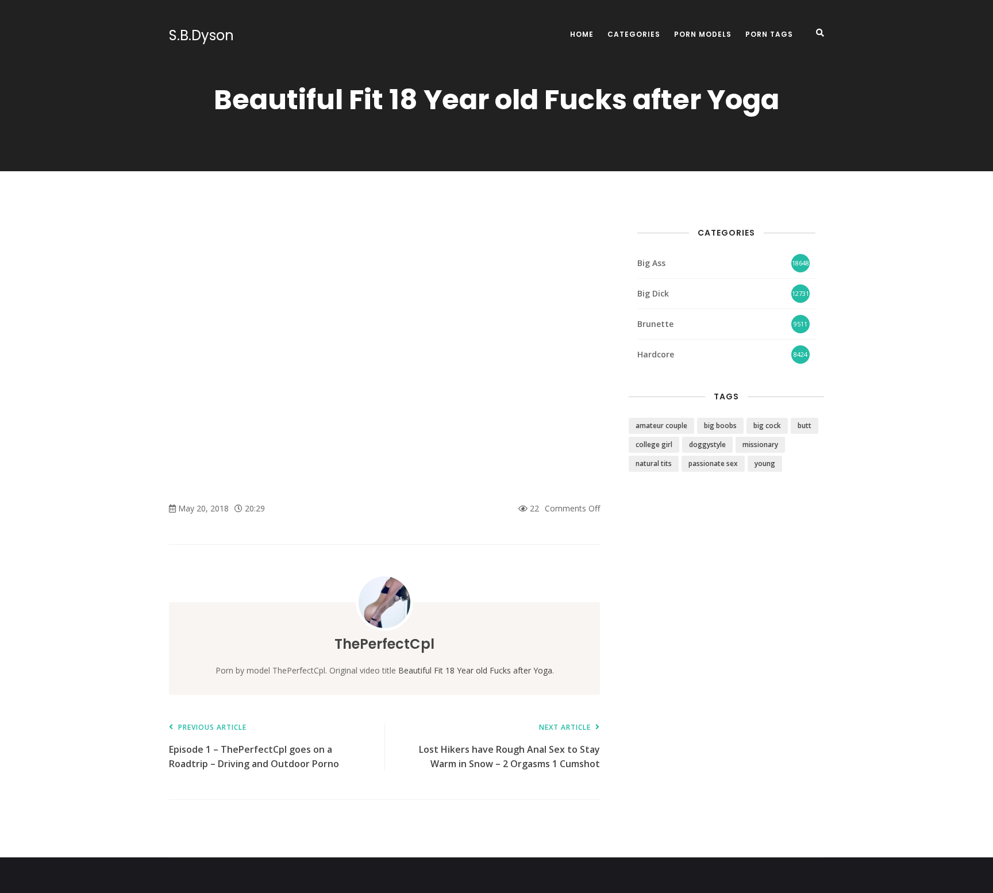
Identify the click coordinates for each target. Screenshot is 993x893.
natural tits (654, 463)
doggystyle (707, 444)
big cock (767, 425)
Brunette (655, 323)
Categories (633, 34)
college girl (654, 444)
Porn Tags (769, 34)
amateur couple (661, 425)
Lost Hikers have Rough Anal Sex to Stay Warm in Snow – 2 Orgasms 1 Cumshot (509, 746)
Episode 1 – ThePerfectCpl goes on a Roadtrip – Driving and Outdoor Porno (254, 746)
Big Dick (653, 293)
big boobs (720, 425)
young (765, 463)
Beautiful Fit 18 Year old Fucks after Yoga (475, 670)
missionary (760, 444)
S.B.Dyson (201, 36)
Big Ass (651, 262)
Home (582, 34)
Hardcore (655, 354)
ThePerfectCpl (384, 643)
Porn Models (703, 34)
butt (804, 425)
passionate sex (713, 463)
